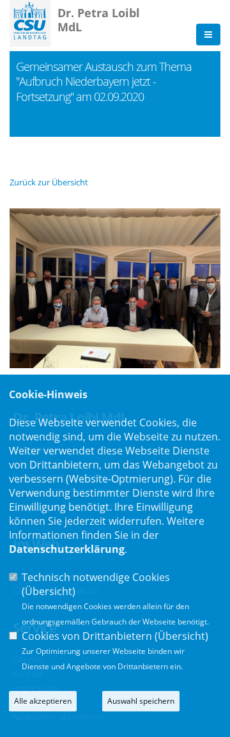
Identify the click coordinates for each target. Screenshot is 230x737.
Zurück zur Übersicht (49, 182)
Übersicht (48, 591)
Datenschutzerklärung (67, 549)
